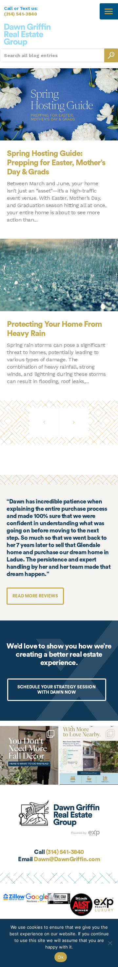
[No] (110, 943)
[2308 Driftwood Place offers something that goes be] (89, 755)
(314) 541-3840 (20, 13)
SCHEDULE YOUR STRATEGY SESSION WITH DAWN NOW (56, 689)
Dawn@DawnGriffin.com (67, 859)
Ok (61, 957)
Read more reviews (35, 596)
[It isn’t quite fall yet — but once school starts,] (29, 755)
